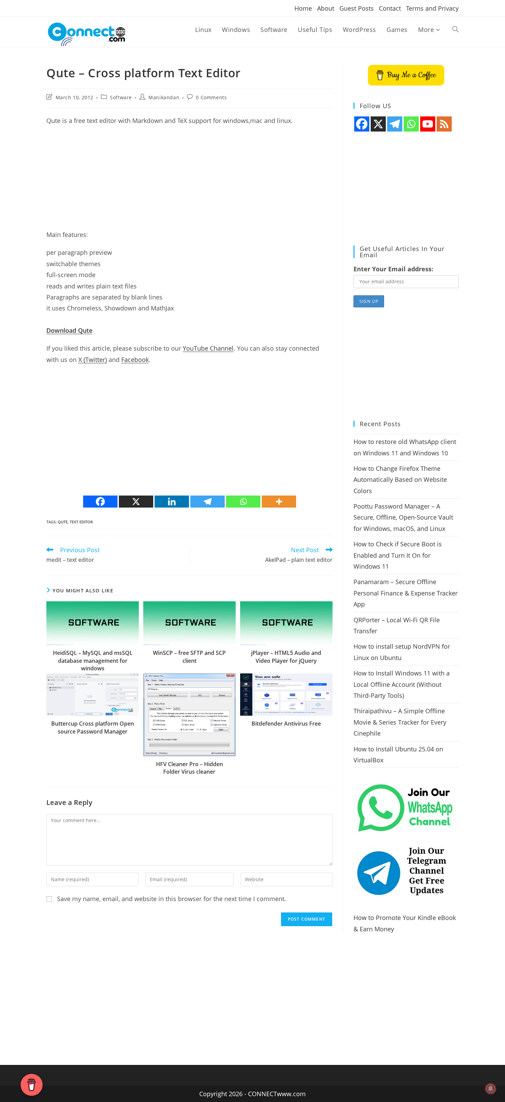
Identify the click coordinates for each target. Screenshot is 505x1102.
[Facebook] (100, 502)
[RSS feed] (444, 124)
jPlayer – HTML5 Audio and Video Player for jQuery (286, 656)
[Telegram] (207, 502)
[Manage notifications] (490, 1088)
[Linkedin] (172, 502)
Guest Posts (356, 8)
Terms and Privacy (432, 8)
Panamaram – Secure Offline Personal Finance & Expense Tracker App (406, 593)
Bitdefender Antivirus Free (286, 723)
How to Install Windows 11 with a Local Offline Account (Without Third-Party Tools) (402, 684)
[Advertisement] (189, 181)
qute (63, 521)
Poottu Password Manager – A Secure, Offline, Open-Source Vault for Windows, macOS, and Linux (403, 517)
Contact (390, 8)
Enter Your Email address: (393, 269)
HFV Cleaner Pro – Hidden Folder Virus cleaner (189, 767)
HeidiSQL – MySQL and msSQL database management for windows (93, 660)
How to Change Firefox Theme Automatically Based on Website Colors (400, 479)
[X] (136, 502)
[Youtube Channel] (427, 124)
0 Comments (211, 97)
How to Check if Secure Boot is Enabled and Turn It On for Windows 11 (398, 555)
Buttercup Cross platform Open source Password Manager (92, 727)
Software (121, 97)
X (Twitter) (92, 359)
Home (303, 8)
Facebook (135, 359)
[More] (279, 502)
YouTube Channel (208, 348)
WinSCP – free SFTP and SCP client (189, 656)
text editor (81, 521)
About (325, 8)
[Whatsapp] (243, 502)
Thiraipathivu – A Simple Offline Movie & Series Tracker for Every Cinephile (400, 722)
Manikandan (163, 97)
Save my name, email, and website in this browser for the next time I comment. (171, 899)
